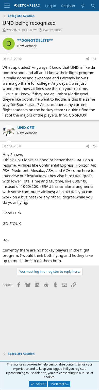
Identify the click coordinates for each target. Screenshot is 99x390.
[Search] (93, 5)
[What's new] (83, 5)
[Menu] (7, 6)
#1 (94, 59)
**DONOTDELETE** (22, 30)
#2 (94, 146)
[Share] (87, 59)
